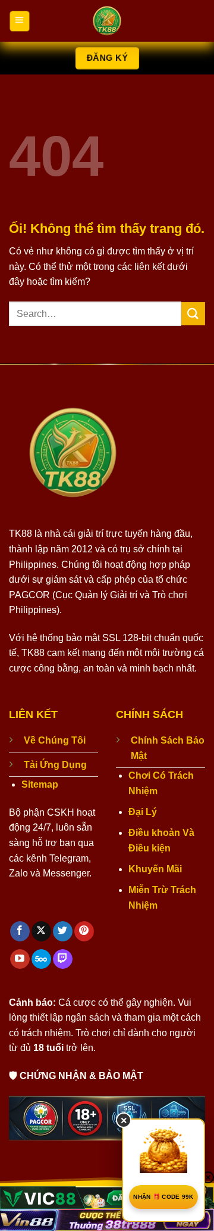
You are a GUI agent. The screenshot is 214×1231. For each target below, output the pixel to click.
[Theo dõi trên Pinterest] (84, 931)
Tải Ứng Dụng (55, 765)
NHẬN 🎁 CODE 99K (163, 1196)
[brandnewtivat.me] (107, 21)
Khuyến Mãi (155, 869)
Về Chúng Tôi (55, 740)
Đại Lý (142, 812)
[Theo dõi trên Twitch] (63, 959)
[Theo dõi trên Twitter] (63, 931)
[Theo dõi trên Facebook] (20, 931)
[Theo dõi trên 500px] (41, 959)
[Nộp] (193, 313)
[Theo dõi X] (41, 931)
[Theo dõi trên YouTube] (20, 959)
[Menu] (19, 21)
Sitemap (39, 784)
